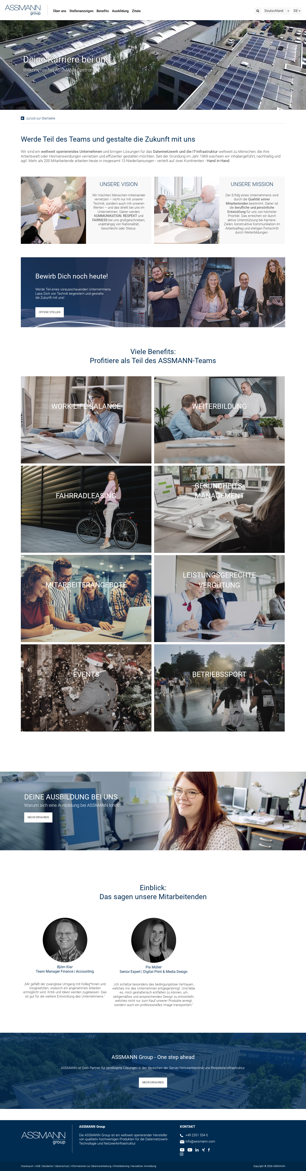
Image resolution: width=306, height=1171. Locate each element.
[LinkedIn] (197, 1150)
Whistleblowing (121, 1166)
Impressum (27, 1166)
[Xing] (203, 1150)
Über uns (59, 11)
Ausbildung (120, 11)
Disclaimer (48, 1166)
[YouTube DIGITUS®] (182, 1150)
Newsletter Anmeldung (143, 1166)
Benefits (103, 11)
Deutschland (274, 11)
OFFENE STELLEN (49, 312)
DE (296, 11)
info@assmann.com (200, 1141)
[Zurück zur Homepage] (22, 10)
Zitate (136, 11)
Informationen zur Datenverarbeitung (91, 1166)
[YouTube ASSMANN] (189, 1150)
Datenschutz (62, 1166)
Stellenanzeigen (81, 11)
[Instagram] (181, 1155)
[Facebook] (209, 1150)
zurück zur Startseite (40, 118)
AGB (37, 1166)
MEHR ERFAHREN (38, 817)
